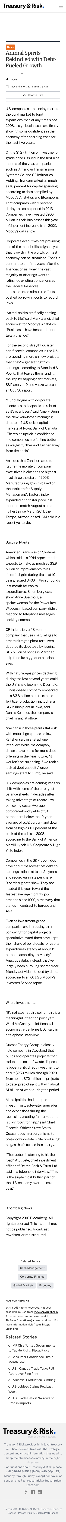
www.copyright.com (46, 1311)
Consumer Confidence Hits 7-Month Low (31, 1359)
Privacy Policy (26, 1512)
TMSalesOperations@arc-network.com (29, 1320)
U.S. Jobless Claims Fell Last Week (30, 1389)
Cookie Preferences (47, 1512)
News (10, 47)
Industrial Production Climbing (33, 1380)
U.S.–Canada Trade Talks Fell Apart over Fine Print (31, 1371)
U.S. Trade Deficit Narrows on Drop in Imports (31, 1400)
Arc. (26, 1509)
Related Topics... (32, 1261)
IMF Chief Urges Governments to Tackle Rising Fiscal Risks (31, 1348)
